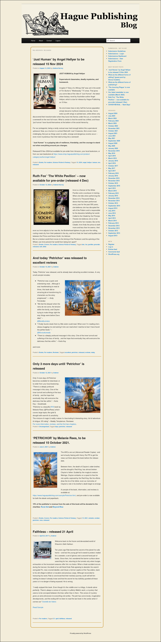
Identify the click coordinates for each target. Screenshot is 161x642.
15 (77, 162)
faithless (62, 618)
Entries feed (112, 249)
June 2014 (112, 213)
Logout (58, 40)
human (95, 162)
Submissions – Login (116, 53)
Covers (46, 244)
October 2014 (113, 203)
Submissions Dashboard (117, 56)
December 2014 (113, 198)
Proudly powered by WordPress (80, 633)
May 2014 (111, 215)
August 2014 (112, 208)
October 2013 (113, 230)
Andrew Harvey (58, 68)
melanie (91, 518)
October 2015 (113, 183)
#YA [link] (52, 406)
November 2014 (114, 200)
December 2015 (113, 178)
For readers (48, 162)
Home (33, 40)
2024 (80, 162)
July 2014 (111, 210)
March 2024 (112, 118)
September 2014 (114, 206)
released (36, 164)
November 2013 (114, 228)
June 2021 (112, 136)
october (97, 518)
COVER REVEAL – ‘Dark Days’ (119, 104)
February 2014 (113, 223)
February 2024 (113, 121)
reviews (87, 352)
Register (111, 244)
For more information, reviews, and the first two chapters (54, 424)
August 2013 (112, 235)
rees (41, 520)
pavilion (90, 244)
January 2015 (113, 195)
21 (54, 618)
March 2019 (112, 158)
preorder (97, 244)
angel (85, 162)
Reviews (56, 352)
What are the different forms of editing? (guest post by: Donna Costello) (119, 77)
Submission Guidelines (117, 51)
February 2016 (113, 173)
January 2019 (113, 161)
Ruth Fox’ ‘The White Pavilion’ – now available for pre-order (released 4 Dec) (118, 99)
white (44, 246)
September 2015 (114, 186)
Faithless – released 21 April (53, 531)
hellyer (89, 162)
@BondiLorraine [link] (43, 321)
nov (99, 162)
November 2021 (114, 128)
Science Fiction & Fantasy (61, 162)
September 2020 (114, 141)
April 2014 (112, 218)
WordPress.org (113, 254)
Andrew (55, 267)
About (41, 40)
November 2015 (114, 180)
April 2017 (112, 171)
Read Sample (38, 607)
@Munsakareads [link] (44, 332)
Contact (49, 40)
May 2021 (111, 138)
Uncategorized (44, 426)
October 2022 (113, 126)
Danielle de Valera (49, 601)
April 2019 (112, 156)
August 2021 (112, 133)
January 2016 (113, 176)
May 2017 (111, 168)
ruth (40, 246)
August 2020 (112, 143)
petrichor (75, 352)
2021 (86, 518)
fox (86, 244)
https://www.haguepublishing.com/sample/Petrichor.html (54, 495)
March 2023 (112, 123)
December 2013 (113, 225)
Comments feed (114, 252)
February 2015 (113, 193)
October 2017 (113, 166)
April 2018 (112, 163)
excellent (68, 352)
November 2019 (114, 151)
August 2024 (112, 113)
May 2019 (111, 153)
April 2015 (112, 188)
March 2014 (112, 220)
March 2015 (112, 191)
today (93, 352)
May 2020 (111, 146)
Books (41, 162)
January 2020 (113, 148)
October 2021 (113, 131)
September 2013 (114, 233)
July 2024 (111, 116)
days (56, 426)
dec (83, 244)
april (57, 618)
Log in (110, 247)
